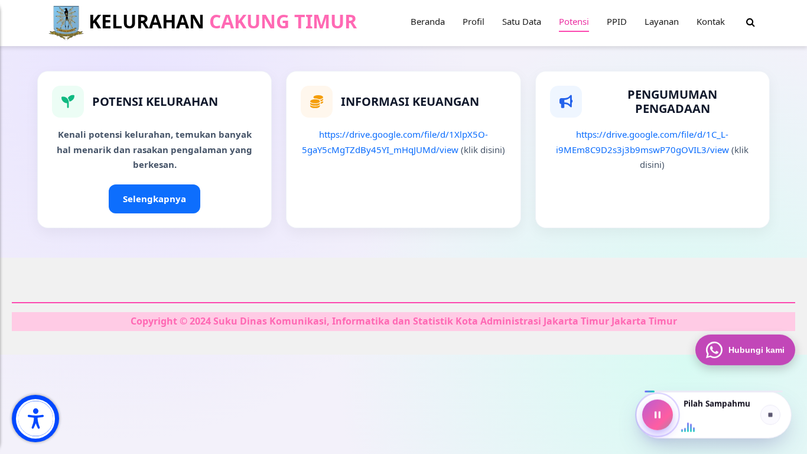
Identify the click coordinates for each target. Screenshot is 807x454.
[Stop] (770, 415)
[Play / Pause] (657, 415)
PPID (617, 21)
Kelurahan (220, 21)
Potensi (574, 21)
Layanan (662, 21)
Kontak (711, 21)
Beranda (428, 21)
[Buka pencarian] (751, 22)
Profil (473, 21)
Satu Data (521, 21)
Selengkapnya (154, 199)
